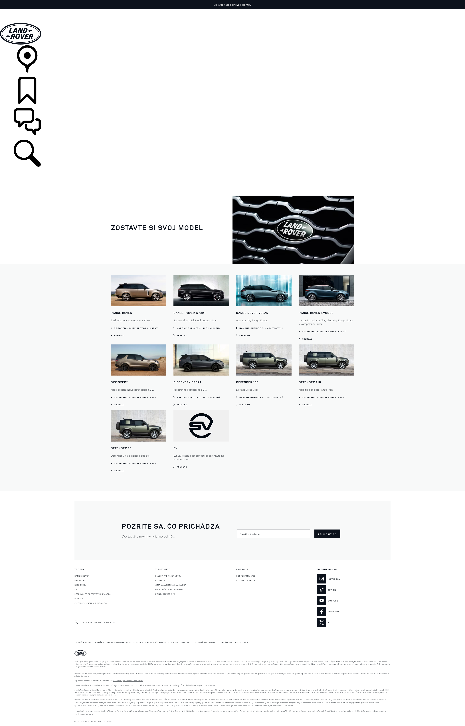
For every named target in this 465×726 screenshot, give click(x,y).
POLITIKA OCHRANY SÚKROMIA (150, 642)
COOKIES (173, 642)
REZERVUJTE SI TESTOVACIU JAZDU (92, 593)
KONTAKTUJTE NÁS (165, 593)
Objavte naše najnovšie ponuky (232, 4)
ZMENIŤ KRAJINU (83, 642)
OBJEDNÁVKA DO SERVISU (169, 589)
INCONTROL (161, 580)
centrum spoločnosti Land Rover (128, 680)
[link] (232, 61)
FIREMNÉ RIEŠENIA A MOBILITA (90, 602)
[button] (232, 11)
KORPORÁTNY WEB (245, 575)
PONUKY (78, 598)
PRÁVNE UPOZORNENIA (119, 642)
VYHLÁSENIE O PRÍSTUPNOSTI (234, 642)
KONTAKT (186, 642)
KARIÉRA (99, 642)
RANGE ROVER (81, 575)
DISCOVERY (80, 584)
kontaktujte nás (360, 663)
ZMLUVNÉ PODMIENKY (205, 642)
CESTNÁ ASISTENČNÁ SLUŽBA (170, 584)
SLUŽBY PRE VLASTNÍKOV (168, 575)
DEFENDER (80, 580)
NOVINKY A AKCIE (245, 580)
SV (75, 589)
